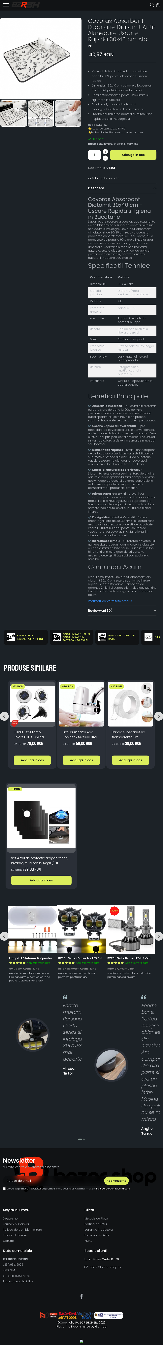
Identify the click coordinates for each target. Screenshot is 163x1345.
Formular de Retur (97, 1235)
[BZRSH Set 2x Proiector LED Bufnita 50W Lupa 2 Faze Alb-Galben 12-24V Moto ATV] (81, 929)
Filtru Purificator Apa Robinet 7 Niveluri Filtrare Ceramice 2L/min (81, 735)
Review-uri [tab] (100, 610)
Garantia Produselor (98, 1230)
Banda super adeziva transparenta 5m (128, 734)
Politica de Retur (95, 1224)
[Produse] (6, 6)
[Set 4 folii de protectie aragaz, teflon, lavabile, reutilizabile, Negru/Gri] (41, 818)
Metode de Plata (96, 1219)
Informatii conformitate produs (110, 601)
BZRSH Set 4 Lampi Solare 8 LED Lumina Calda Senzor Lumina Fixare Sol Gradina (30, 735)
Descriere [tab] (96, 188)
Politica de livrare (15, 1235)
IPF (89, 46)
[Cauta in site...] (152, 5)
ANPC (88, 1241)
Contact (9, 1241)
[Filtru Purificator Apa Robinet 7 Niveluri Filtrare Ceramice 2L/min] (81, 704)
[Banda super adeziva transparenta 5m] (130, 704)
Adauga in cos (133, 155)
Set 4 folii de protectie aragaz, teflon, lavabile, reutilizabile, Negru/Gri (39, 860)
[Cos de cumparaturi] (158, 5)
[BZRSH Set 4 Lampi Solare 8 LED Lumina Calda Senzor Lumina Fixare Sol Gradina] (32, 704)
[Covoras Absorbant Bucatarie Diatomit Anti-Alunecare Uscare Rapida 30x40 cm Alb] (41, 58)
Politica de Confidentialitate (113, 1188)
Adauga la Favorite (105, 178)
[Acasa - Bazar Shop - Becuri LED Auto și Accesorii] (26, 5)
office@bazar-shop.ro (105, 1267)
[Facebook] (81, 1296)
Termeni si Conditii (16, 1224)
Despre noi (10, 1219)
